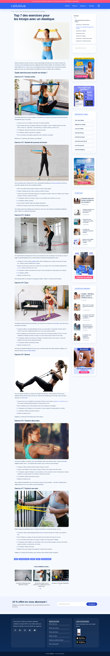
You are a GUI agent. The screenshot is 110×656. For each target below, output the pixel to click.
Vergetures (83, 5)
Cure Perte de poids (79, 145)
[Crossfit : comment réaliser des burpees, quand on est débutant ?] (26, 575)
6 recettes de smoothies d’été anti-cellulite (88, 231)
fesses (41, 532)
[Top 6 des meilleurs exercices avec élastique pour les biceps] (63, 575)
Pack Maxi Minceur (79, 132)
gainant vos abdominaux (60, 401)
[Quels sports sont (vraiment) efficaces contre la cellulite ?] (77, 327)
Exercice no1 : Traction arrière (82, 24)
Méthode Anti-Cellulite (80, 124)
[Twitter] (20, 630)
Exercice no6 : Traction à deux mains (84, 38)
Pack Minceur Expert (80, 137)
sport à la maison (46, 559)
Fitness (17, 11)
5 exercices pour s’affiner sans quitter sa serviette (88, 221)
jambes (34, 261)
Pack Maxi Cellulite (79, 120)
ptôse (24, 67)
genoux (19, 267)
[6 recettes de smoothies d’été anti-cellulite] (77, 232)
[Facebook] (15, 630)
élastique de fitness (24, 559)
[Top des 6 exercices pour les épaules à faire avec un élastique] (44, 575)
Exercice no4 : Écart (80, 33)
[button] (98, 5)
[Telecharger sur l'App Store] (86, 638)
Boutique (91, 5)
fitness (32, 559)
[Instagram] (25, 630)
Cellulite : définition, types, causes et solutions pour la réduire (87, 296)
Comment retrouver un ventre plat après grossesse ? (88, 211)
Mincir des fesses (53, 632)
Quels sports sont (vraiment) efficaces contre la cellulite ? (88, 326)
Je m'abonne (91, 604)
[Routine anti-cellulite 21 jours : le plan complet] (77, 242)
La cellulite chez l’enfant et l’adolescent (87, 336)
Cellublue (52, 653)
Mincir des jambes (54, 644)
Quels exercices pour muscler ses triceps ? (82, 21)
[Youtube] (35, 630)
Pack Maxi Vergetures (80, 149)
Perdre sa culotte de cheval (56, 640)
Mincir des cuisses (54, 628)
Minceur (75, 5)
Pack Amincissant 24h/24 (81, 141)
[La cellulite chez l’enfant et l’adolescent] (77, 337)
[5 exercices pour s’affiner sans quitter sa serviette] (77, 222)
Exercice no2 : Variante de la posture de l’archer (84, 28)
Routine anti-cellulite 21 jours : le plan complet (88, 241)
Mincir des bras (53, 624)
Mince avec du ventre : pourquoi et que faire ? (88, 306)
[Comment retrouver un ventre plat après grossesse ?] (77, 212)
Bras (16, 559)
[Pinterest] (30, 630)
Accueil (12, 11)
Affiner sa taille (53, 636)
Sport (38, 559)
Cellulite (67, 5)
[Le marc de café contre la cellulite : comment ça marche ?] (77, 317)
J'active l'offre (75, 1)
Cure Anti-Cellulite (79, 128)
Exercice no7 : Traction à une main (83, 41)
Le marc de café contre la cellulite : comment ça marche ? (88, 316)
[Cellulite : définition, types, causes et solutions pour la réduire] (77, 296)
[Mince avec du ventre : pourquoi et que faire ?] (77, 307)
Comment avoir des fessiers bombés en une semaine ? (87, 200)
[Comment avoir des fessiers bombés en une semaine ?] (77, 200)
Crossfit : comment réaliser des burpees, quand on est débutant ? (26, 585)
